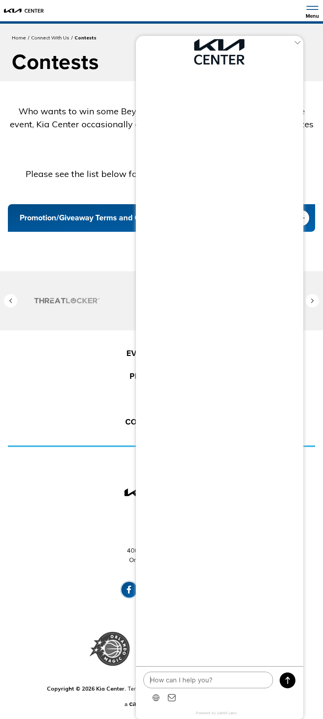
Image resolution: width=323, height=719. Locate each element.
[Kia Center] (24, 10)
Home (19, 38)
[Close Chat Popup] (297, 44)
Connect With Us (50, 38)
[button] (11, 301)
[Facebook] (129, 590)
